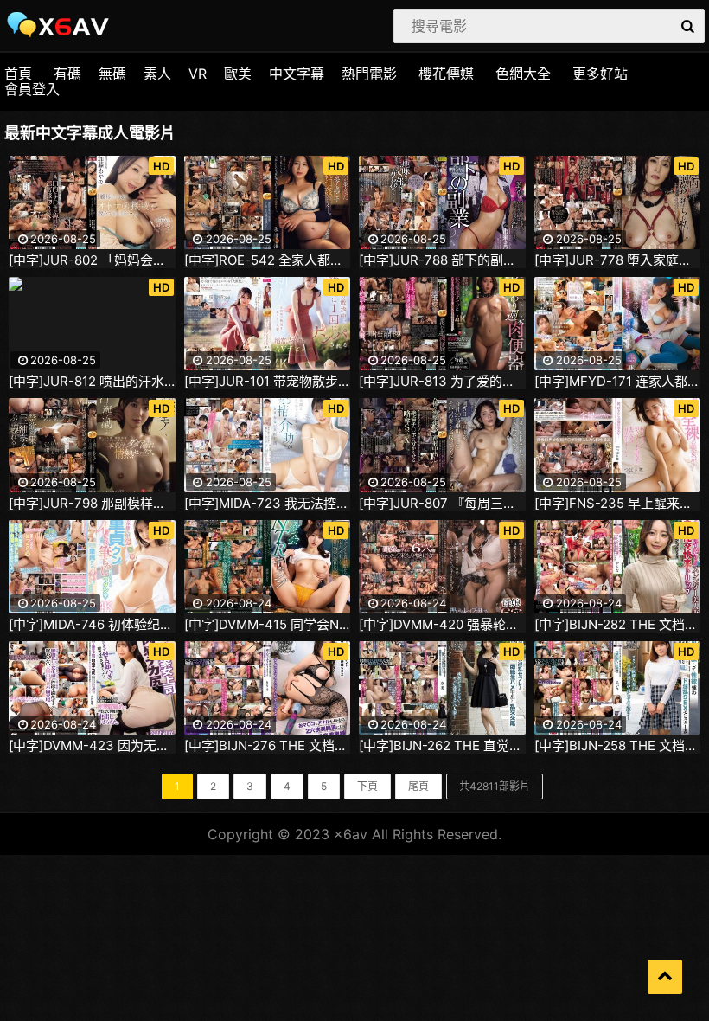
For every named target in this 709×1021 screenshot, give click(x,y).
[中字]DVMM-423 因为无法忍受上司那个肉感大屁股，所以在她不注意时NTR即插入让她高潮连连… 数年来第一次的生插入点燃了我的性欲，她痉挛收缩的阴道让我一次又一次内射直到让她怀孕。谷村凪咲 (92, 746)
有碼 (67, 73)
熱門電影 (369, 73)
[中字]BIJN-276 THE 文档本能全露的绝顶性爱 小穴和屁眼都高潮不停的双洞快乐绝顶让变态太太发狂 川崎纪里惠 (267, 746)
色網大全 (523, 73)
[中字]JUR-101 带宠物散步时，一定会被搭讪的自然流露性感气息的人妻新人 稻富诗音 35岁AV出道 (267, 381)
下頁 (367, 786)
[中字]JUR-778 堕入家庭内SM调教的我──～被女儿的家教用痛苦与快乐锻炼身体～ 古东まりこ (617, 260)
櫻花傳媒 (446, 73)
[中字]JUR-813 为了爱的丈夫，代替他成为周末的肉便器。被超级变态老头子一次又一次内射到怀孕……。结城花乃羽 (442, 381)
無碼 (112, 73)
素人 (157, 73)
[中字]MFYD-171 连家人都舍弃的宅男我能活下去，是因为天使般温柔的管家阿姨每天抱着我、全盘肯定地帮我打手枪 (617, 381)
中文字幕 (296, 73)
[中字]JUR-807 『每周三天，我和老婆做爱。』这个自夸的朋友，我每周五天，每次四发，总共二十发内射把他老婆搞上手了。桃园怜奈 (442, 503)
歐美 (238, 73)
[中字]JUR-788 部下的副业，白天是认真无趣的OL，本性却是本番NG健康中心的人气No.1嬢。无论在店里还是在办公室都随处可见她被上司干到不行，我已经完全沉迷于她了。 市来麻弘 (442, 260)
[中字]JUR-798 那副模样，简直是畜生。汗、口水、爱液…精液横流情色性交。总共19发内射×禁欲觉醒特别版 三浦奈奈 (92, 503)
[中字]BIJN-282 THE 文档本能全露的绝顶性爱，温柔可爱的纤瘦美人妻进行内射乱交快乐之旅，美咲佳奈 (617, 625)
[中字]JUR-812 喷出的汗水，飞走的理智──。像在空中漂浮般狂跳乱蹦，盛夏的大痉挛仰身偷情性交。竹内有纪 (92, 381)
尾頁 (418, 786)
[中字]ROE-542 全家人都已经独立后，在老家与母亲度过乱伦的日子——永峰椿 (267, 260)
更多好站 (600, 73)
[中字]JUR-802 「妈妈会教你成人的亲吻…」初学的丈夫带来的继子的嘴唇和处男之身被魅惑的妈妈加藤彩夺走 (92, 260)
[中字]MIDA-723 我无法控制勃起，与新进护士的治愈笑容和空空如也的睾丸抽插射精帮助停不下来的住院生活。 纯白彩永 (267, 503)
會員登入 (32, 89)
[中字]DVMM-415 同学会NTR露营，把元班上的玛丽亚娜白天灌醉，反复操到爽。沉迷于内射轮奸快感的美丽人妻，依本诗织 (267, 625)
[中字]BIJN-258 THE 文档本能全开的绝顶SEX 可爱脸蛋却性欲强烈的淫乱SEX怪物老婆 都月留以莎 (617, 746)
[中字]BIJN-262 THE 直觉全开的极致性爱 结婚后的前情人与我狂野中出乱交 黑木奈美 (442, 746)
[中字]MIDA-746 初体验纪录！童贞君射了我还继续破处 (92, 625)
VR (197, 73)
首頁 (18, 73)
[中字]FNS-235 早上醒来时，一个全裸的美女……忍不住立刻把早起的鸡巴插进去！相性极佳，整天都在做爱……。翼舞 (617, 503)
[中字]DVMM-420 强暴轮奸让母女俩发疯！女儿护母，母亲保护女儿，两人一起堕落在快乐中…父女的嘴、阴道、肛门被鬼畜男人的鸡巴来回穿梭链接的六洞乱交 (442, 625)
